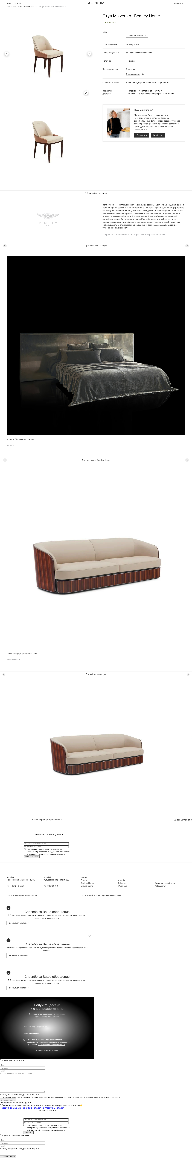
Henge (84, 877)
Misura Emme (87, 886)
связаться (179, 3)
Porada (84, 880)
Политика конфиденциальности (22, 895)
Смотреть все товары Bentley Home (148, 234)
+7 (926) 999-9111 (52, 886)
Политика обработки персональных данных (101, 895)
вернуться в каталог (18, 923)
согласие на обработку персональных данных (50, 1097)
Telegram (122, 883)
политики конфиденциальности (51, 854)
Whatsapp (157, 135)
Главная (10, 6)
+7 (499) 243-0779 (16, 886)
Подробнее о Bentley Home (116, 234)
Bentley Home (132, 44)
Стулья (36, 6)
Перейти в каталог (31, 1107)
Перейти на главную (10, 1107)
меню (9, 3)
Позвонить (142, 135)
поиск (18, 3)
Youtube (122, 880)
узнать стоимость (137, 35)
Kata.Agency (160, 886)
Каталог (18, 6)
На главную (47, 1107)
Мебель (27, 6)
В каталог (59, 1107)
